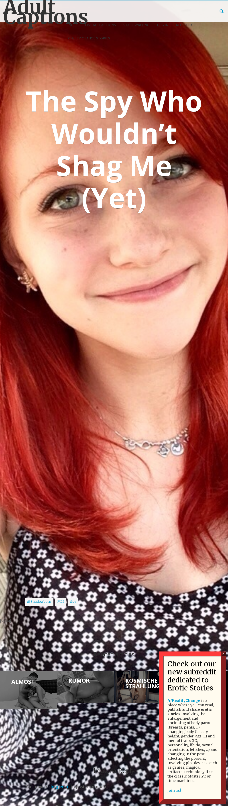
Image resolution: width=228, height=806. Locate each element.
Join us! (174, 790)
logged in (60, 786)
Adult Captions (28, 12)
